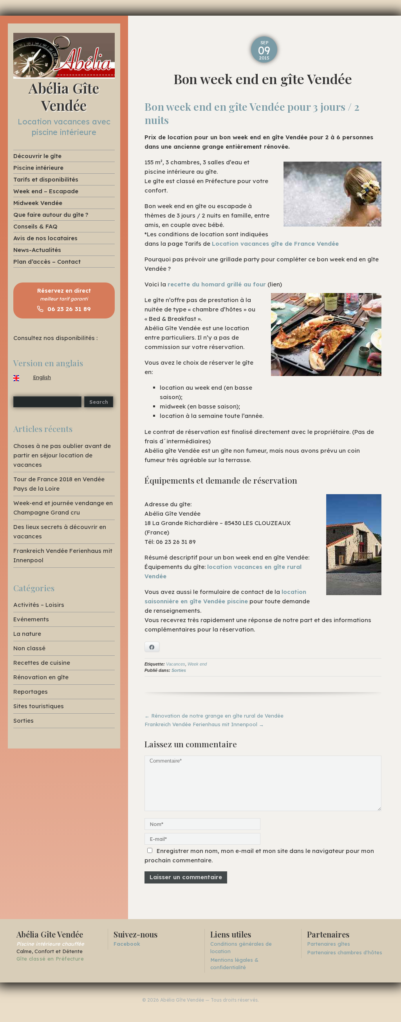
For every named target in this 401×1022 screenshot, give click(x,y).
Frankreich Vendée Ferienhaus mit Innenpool (204, 724)
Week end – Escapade (45, 191)
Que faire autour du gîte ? (50, 214)
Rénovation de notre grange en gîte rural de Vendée (214, 716)
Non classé (29, 648)
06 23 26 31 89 (68, 309)
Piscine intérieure (38, 167)
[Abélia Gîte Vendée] (64, 55)
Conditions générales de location (241, 947)
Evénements (31, 619)
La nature (27, 633)
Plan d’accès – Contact (47, 261)
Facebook (127, 944)
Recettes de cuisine (41, 662)
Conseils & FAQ (35, 226)
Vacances (175, 664)
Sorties (179, 670)
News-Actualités (37, 250)
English (42, 377)
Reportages (30, 691)
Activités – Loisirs (38, 604)
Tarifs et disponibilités (45, 179)
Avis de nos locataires (45, 238)
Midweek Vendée (37, 203)
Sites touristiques (38, 706)
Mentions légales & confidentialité (234, 963)
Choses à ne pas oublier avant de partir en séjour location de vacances (62, 455)
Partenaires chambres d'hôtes (344, 952)
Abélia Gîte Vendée (64, 96)
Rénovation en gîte (41, 677)
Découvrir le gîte (37, 156)
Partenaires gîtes (328, 944)
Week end (197, 664)
